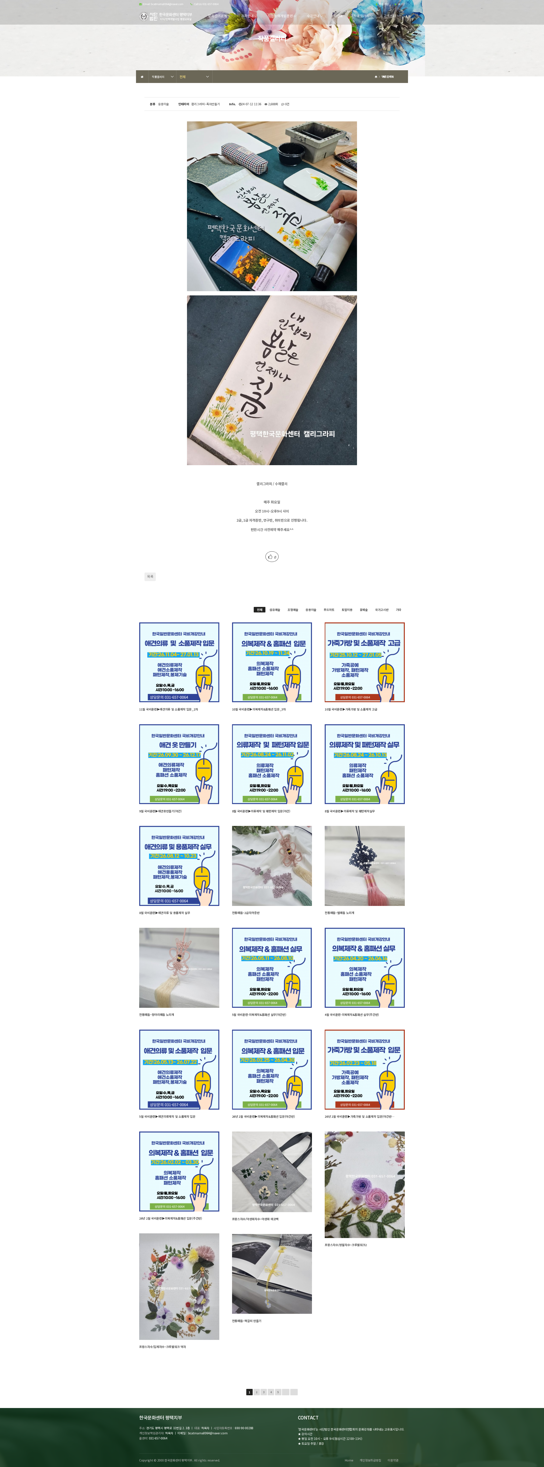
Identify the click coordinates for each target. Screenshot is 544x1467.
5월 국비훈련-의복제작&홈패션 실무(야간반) (259, 1014)
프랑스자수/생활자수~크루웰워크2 (346, 1245)
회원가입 (383, 4)
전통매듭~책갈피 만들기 (246, 1321)
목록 (150, 576)
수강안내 (313, 15)
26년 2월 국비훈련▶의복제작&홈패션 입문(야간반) (263, 1116)
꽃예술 (364, 610)
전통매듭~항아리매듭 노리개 (156, 1014)
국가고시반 (382, 610)
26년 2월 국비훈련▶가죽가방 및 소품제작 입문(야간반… (359, 1116)
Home (349, 1460)
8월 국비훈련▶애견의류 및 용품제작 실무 (164, 913)
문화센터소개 (217, 15)
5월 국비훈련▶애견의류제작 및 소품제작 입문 (167, 1116)
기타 (398, 610)
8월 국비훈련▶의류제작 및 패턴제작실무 (350, 811)
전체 (182, 76)
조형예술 (293, 610)
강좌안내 (247, 15)
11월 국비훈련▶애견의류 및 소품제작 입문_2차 (168, 709)
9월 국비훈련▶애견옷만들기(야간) (160, 811)
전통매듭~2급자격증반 (246, 913)
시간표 (338, 15)
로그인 (401, 4)
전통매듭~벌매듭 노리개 (339, 913)
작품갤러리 (361, 15)
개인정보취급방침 (370, 1460)
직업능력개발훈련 (280, 15)
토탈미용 (347, 610)
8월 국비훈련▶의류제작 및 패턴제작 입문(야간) (261, 811)
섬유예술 (274, 610)
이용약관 (393, 1460)
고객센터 (389, 15)
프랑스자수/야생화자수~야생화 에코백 (255, 1219)
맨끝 (294, 1392)
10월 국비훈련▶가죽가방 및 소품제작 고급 (351, 709)
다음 (285, 1392)
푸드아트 (329, 610)
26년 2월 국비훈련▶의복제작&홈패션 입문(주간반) (170, 1218)
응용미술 (311, 610)
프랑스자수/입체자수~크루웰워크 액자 (162, 1347)
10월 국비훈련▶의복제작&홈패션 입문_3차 (259, 709)
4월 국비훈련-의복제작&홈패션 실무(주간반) (352, 1014)
